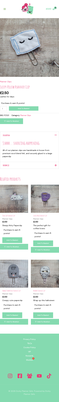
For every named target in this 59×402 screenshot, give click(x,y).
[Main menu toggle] (4, 9)
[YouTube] (39, 375)
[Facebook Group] (29, 375)
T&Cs (29, 343)
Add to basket (24, 108)
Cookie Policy (29, 347)
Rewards (29, 356)
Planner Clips (6, 81)
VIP (29, 351)
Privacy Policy (29, 339)
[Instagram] (10, 375)
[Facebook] (19, 375)
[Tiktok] (49, 375)
